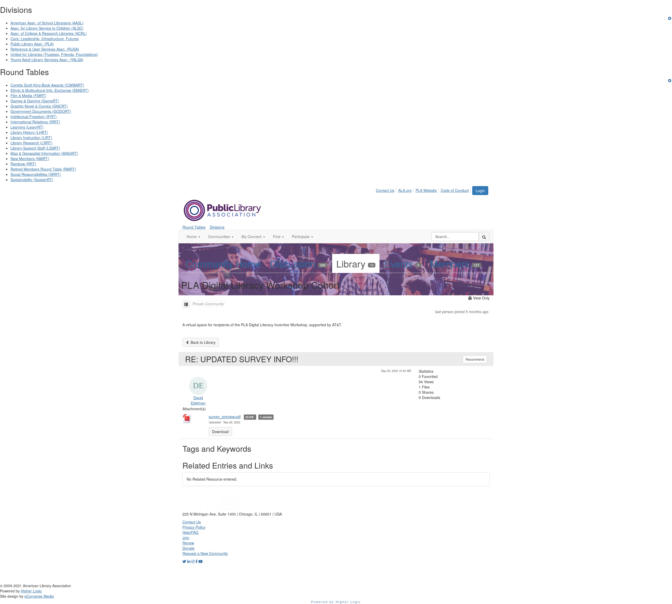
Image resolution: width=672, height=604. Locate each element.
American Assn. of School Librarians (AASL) (46, 22)
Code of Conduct (455, 190)
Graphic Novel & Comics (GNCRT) (39, 106)
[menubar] (423, 189)
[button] (193, 236)
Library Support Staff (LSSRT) (35, 148)
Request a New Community (205, 553)
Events (401, 263)
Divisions (217, 227)
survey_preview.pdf (225, 416)
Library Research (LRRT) (31, 142)
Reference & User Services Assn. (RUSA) (44, 49)
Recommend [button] (475, 359)
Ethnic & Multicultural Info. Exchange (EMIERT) (49, 90)
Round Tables (194, 227)
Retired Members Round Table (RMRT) (43, 169)
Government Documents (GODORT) (40, 111)
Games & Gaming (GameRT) (34, 100)
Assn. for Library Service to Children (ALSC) (46, 28)
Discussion (298, 263)
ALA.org (405, 190)
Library (355, 263)
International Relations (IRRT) (35, 121)
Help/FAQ (190, 532)
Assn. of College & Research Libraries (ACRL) (48, 33)
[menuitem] (386, 189)
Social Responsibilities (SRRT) (35, 174)
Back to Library (203, 342)
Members (454, 263)
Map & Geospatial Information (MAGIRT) (44, 153)
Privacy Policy (193, 527)
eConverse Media (39, 596)
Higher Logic (31, 591)
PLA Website (426, 190)
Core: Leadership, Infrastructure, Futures (44, 38)
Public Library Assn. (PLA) (32, 43)
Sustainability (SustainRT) (31, 179)
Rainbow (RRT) (23, 163)
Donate (188, 548)
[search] (484, 236)
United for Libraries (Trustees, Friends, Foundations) (54, 54)
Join (185, 537)
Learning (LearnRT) (27, 127)
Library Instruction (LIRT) (31, 137)
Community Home (223, 263)
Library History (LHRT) (29, 132)
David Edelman (198, 400)
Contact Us (385, 190)
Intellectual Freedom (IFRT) (33, 116)
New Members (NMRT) (29, 158)
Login (480, 190)
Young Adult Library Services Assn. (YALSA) (46, 59)
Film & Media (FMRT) (28, 95)
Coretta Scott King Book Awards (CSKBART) (47, 85)
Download (220, 431)
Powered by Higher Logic (336, 602)
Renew (188, 542)
